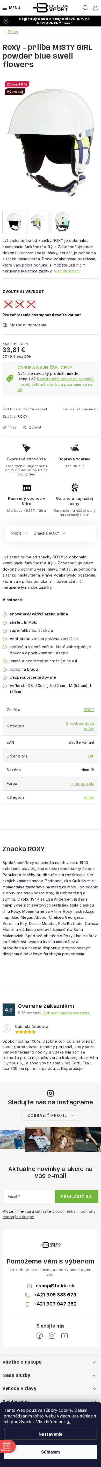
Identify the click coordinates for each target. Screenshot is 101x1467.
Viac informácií (67, 271)
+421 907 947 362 (55, 1304)
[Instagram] (52, 1336)
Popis (16, 533)
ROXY (22, 416)
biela (90, 783)
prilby (89, 797)
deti (90, 756)
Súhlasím (50, 1452)
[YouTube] (64, 1336)
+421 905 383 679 (55, 1294)
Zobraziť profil (47, 1115)
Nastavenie (50, 1434)
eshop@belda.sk (55, 1285)
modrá (77, 783)
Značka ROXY (47, 533)
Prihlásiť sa (76, 1196)
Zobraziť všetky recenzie (66, 1013)
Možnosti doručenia (28, 325)
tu (68, 1421)
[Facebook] (40, 1336)
